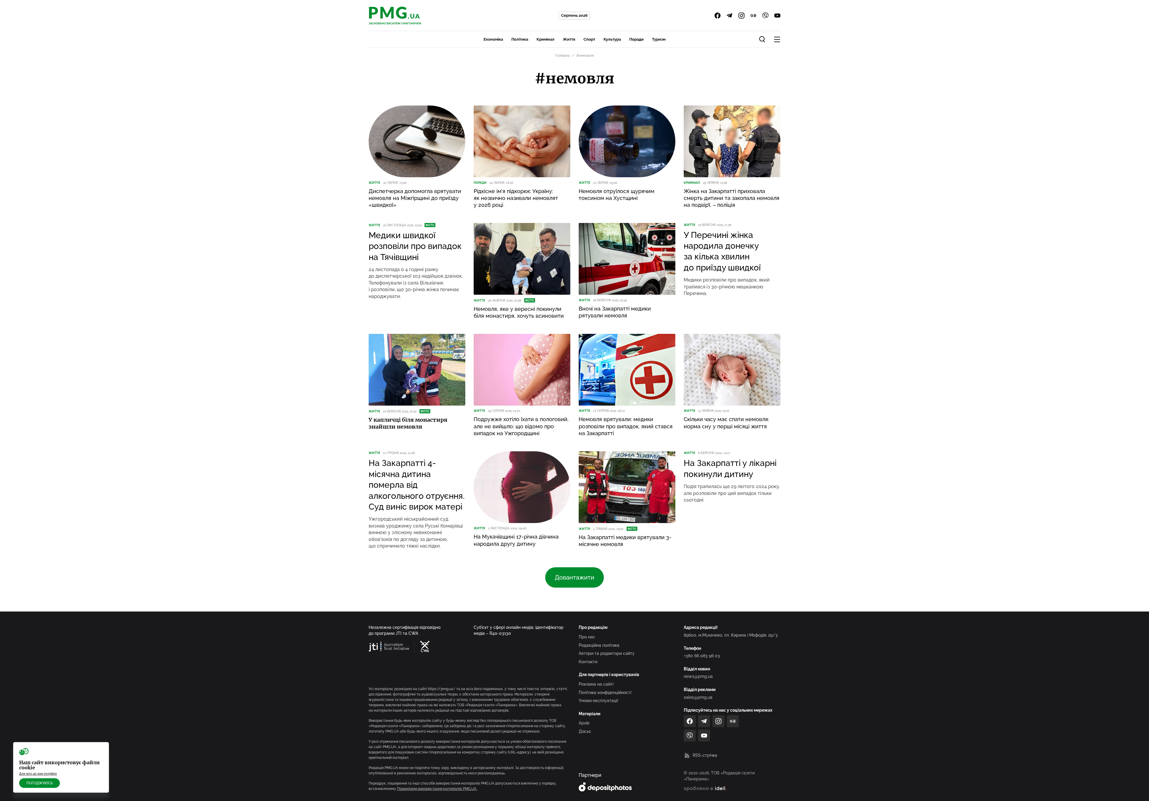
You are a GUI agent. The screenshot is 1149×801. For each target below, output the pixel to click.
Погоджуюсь (39, 783)
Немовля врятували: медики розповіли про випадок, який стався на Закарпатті (626, 426)
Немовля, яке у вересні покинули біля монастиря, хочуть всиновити (519, 312)
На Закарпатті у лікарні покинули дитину (730, 468)
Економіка (493, 39)
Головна (562, 55)
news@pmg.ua (698, 676)
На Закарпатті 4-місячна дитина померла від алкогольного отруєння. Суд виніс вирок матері (417, 485)
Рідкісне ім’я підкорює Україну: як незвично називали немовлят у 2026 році (516, 198)
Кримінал (545, 39)
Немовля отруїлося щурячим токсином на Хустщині (616, 194)
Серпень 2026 (574, 15)
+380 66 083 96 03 (702, 655)
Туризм (658, 39)
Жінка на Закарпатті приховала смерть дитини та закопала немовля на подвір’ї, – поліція (731, 198)
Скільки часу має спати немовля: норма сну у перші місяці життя (726, 422)
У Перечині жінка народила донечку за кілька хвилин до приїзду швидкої (722, 251)
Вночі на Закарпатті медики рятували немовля (615, 312)
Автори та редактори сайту (607, 653)
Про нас (587, 637)
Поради (636, 39)
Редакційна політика (599, 645)
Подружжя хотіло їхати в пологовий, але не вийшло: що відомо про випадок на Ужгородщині (521, 426)
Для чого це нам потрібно (38, 773)
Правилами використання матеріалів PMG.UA (437, 789)
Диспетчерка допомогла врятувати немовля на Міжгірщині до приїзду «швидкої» (415, 198)
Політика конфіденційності (605, 692)
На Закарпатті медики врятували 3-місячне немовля (625, 540)
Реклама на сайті (596, 684)
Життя (569, 39)
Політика (519, 39)
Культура (612, 39)
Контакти (588, 661)
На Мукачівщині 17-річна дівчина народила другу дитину (516, 540)
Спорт (589, 39)
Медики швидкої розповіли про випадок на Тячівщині (415, 246)
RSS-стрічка (705, 755)
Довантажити (574, 577)
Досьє (585, 731)
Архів (584, 723)
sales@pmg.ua (698, 697)
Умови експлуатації (598, 700)
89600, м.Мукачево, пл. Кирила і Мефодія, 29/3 (731, 635)
